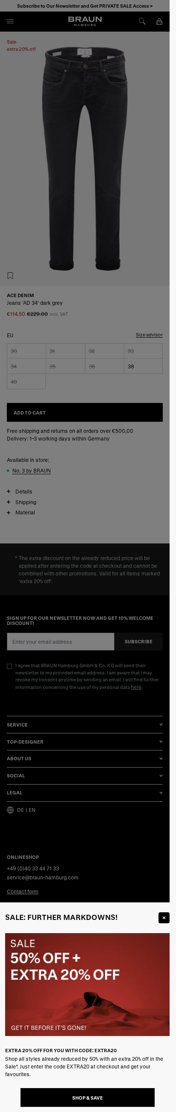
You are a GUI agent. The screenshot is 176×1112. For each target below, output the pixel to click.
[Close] (164, 918)
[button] (85, 556)
